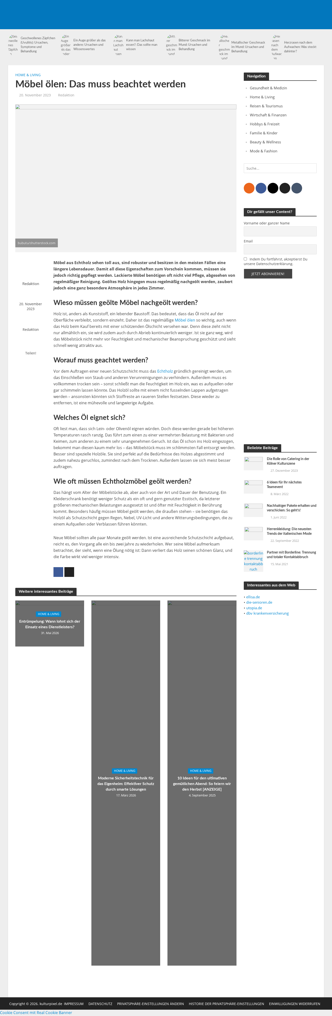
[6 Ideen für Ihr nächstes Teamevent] (253, 486)
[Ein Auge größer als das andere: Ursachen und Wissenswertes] (66, 45)
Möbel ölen (185, 320)
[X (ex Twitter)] (285, 188)
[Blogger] (249, 188)
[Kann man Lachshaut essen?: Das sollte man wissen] (118, 45)
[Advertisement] (235, 11)
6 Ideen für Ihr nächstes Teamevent (284, 485)
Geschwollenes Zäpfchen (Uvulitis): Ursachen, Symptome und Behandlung (38, 45)
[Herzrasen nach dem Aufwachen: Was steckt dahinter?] (276, 47)
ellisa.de (253, 596)
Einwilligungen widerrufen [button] (294, 1003)
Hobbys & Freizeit (265, 123)
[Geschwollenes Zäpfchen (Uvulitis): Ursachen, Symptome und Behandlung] (13, 45)
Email (248, 241)
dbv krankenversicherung (267, 613)
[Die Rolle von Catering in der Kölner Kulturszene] (253, 463)
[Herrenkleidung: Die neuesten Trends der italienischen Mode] (253, 533)
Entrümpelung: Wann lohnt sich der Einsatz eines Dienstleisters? (49, 624)
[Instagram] (273, 188)
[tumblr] (296, 188)
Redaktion (66, 95)
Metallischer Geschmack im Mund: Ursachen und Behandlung (248, 47)
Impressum (74, 1003)
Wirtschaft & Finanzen (268, 114)
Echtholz (165, 371)
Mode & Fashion (263, 150)
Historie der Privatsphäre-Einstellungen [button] (226, 1003)
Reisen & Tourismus (266, 105)
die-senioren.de (259, 602)
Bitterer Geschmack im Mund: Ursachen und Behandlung (194, 45)
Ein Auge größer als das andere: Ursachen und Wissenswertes (89, 45)
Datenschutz (100, 1003)
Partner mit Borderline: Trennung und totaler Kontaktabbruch (291, 555)
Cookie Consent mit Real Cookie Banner (36, 1012)
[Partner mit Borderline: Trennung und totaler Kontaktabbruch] (253, 560)
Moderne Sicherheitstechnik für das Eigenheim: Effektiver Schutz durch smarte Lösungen (125, 783)
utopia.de (254, 607)
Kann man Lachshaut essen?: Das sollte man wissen (141, 45)
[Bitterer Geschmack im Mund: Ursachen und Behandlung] (171, 45)
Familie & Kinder (264, 132)
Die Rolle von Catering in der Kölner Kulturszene (288, 461)
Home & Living (28, 75)
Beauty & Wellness (265, 141)
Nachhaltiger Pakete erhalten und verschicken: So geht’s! (291, 508)
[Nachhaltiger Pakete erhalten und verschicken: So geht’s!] (253, 510)
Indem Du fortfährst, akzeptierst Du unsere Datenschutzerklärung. (275, 261)
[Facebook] (261, 188)
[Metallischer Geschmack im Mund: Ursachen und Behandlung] (224, 47)
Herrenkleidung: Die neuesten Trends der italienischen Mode (289, 531)
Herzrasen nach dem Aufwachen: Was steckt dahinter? (300, 47)
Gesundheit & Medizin (268, 87)
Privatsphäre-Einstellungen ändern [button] (150, 1003)
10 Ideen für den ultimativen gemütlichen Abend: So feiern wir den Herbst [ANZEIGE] (202, 783)
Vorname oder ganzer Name (267, 223)
